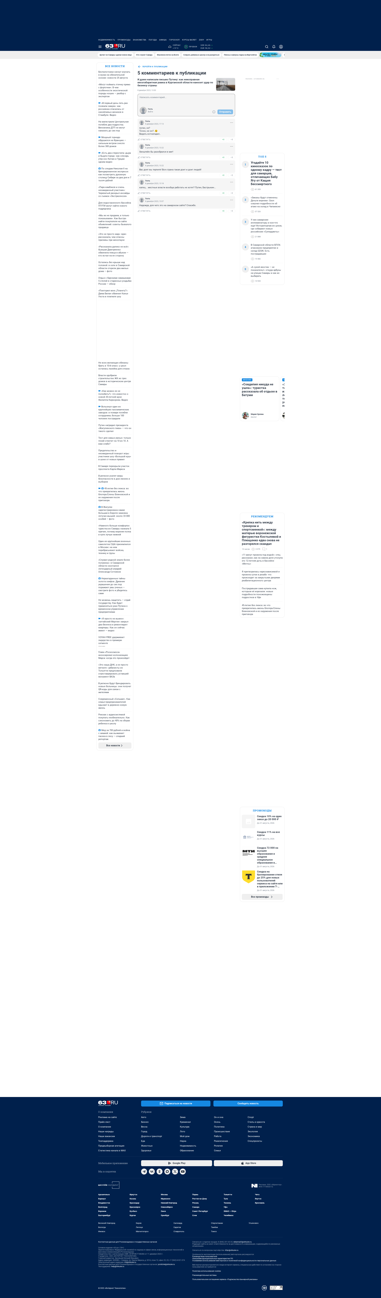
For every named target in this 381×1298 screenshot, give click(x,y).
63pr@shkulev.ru (231, 1250)
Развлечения (221, 1141)
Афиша (163, 40)
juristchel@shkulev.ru (166, 1264)
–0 (231, 139)
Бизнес (145, 1122)
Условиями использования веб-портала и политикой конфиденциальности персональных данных (234, 1261)
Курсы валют (189, 40)
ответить (145, 140)
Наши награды (106, 1131)
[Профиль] (281, 47)
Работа (217, 1136)
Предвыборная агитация (111, 1145)
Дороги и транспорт (151, 1136)
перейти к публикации (154, 67)
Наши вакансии (106, 1136)
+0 (223, 139)
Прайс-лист (104, 1122)
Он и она (218, 1117)
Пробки (191, 46)
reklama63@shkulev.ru (242, 1242)
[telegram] (144, 1172)
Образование (187, 1150)
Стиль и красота (256, 1122)
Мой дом (184, 1136)
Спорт (251, 1117)
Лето (182, 1131)
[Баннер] (270, 54)
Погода (153, 40)
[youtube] (183, 1172)
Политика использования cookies (206, 1271)
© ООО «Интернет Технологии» (112, 1288)
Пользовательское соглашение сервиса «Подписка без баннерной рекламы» (225, 1279)
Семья (217, 1150)
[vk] (152, 1172)
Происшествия (222, 1131)
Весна (144, 1126)
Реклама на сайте (107, 1117)
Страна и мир (255, 1126)
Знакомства (139, 40)
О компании (104, 1126)
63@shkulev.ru (130, 1262)
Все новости (115, 66)
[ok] (160, 1172)
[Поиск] (266, 47)
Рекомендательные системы (204, 1275)
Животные (147, 1145)
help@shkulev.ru (117, 1266)
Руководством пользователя (204, 1256)
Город (144, 1131)
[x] (175, 1172)
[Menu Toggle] (100, 47)
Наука (183, 1141)
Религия (218, 1145)
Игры (209, 40)
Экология (253, 1131)
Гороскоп (174, 40)
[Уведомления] (273, 47)
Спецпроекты (255, 1141)
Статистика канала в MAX (112, 1150)
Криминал (185, 1122)
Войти (150, 112)
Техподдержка (105, 1141)
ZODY (201, 40)
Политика (219, 1126)
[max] (167, 1172)
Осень (217, 1122)
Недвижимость (106, 40)
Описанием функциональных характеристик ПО (212, 1259)
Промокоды (124, 40)
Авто (143, 1117)
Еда (143, 1141)
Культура (184, 1126)
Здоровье (146, 1150)
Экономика (254, 1136)
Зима (182, 1117)
